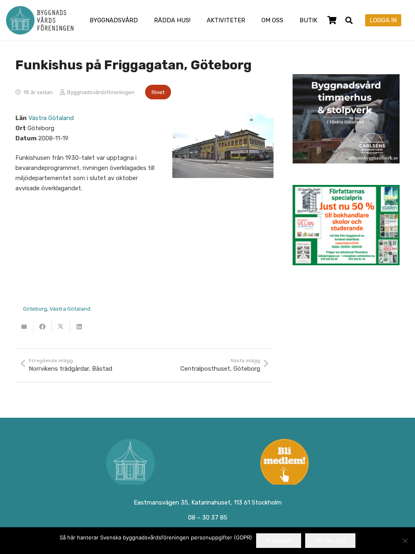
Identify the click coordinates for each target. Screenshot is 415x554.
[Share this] (43, 327)
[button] (143, 20)
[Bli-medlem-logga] (285, 463)
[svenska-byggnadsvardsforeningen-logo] (39, 20)
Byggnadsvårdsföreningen (101, 92)
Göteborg (35, 308)
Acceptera (279, 540)
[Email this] (24, 327)
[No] (405, 541)
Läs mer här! (330, 540)
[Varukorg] (332, 20)
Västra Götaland (51, 118)
